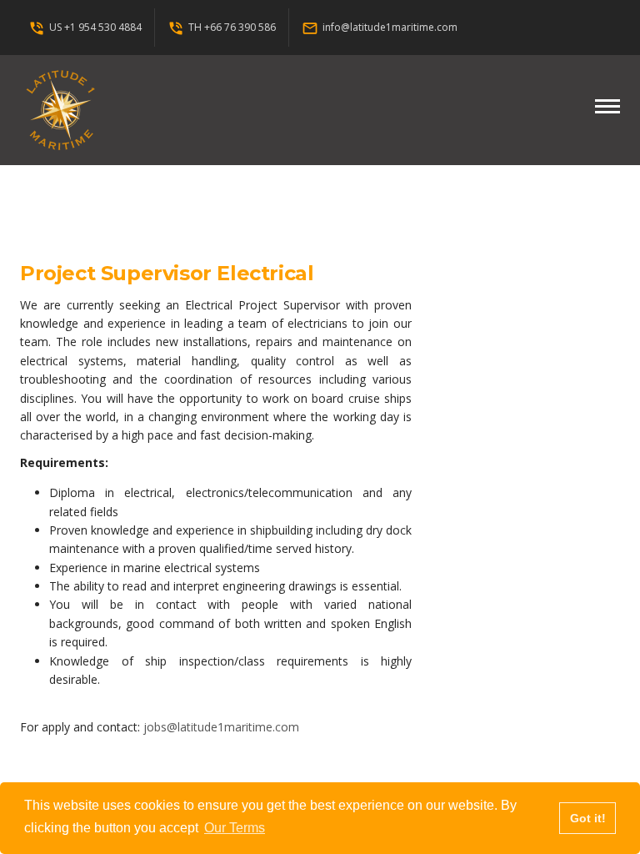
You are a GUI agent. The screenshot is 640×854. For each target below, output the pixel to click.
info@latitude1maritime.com (380, 27)
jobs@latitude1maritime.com (221, 727)
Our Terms (234, 828)
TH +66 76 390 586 (222, 27)
